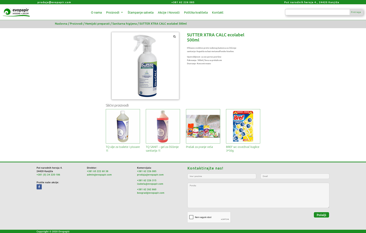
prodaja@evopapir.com (54, 2)
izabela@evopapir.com (150, 184)
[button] (174, 36)
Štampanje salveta (141, 12)
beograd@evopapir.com (150, 193)
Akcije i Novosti (169, 12)
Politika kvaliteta (196, 12)
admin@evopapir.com (99, 174)
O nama (96, 12)
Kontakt (217, 12)
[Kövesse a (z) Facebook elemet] (39, 186)
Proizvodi (112, 12)
